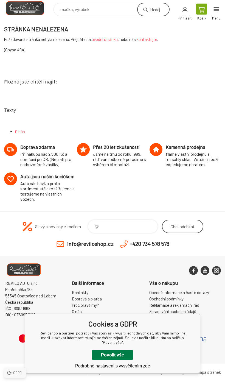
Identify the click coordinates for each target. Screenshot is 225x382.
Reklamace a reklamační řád (174, 305)
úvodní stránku (105, 39)
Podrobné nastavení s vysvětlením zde (112, 366)
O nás (20, 131)
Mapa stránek (209, 372)
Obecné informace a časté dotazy (179, 292)
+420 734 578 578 (149, 243)
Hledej (155, 9)
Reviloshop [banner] (28, 8)
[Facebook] (193, 270)
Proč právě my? (85, 305)
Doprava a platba (87, 298)
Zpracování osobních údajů (172, 311)
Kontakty (80, 292)
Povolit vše (112, 355)
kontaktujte (147, 39)
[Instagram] (216, 270)
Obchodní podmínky (166, 298)
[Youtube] (205, 270)
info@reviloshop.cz (90, 243)
